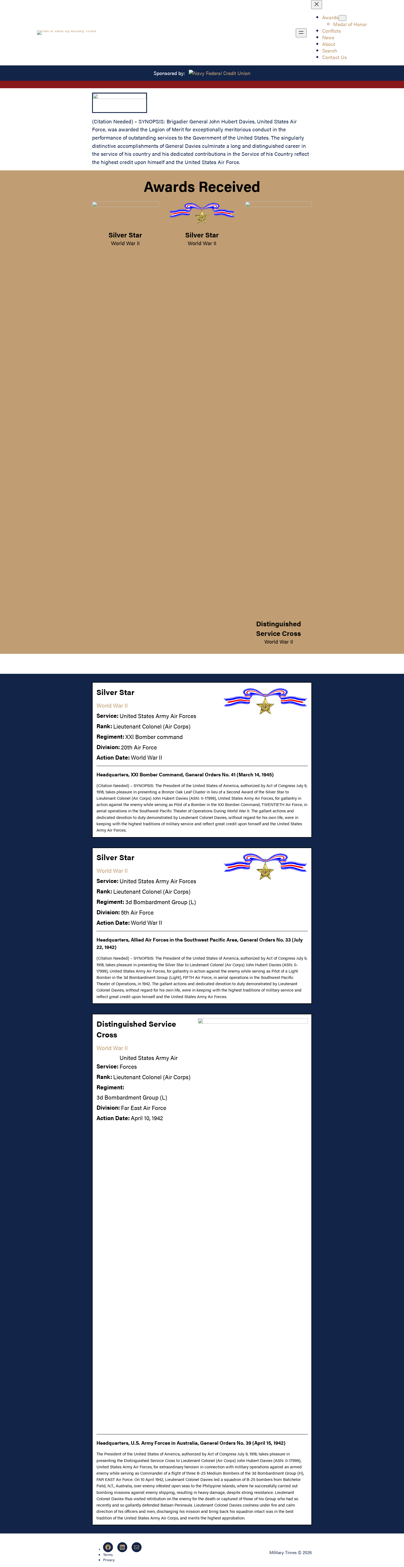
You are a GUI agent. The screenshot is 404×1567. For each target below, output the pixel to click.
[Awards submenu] (342, 18)
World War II (125, 243)
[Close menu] (316, 4)
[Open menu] (301, 32)
